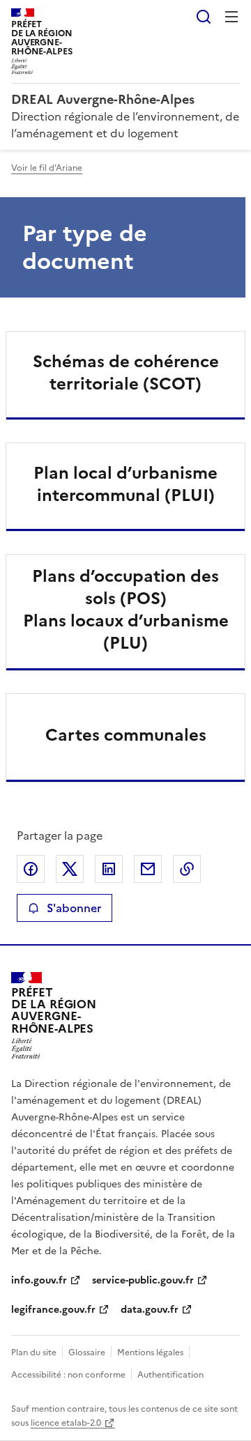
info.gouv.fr (39, 1280)
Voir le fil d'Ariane (46, 168)
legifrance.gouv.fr (53, 1309)
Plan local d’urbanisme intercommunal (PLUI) (125, 484)
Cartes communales (125, 735)
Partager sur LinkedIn (109, 869)
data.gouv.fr (149, 1309)
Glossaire (86, 1352)
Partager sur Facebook (31, 869)
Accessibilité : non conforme (68, 1375)
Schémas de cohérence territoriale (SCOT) (126, 372)
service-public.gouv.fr (143, 1280)
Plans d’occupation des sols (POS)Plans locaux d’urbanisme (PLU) (126, 609)
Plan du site (33, 1352)
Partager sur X (70, 869)
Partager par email (148, 869)
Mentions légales (150, 1352)
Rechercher (204, 17)
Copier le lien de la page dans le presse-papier (187, 869)
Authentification (170, 1375)
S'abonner (74, 908)
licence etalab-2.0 (66, 1423)
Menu (231, 17)
